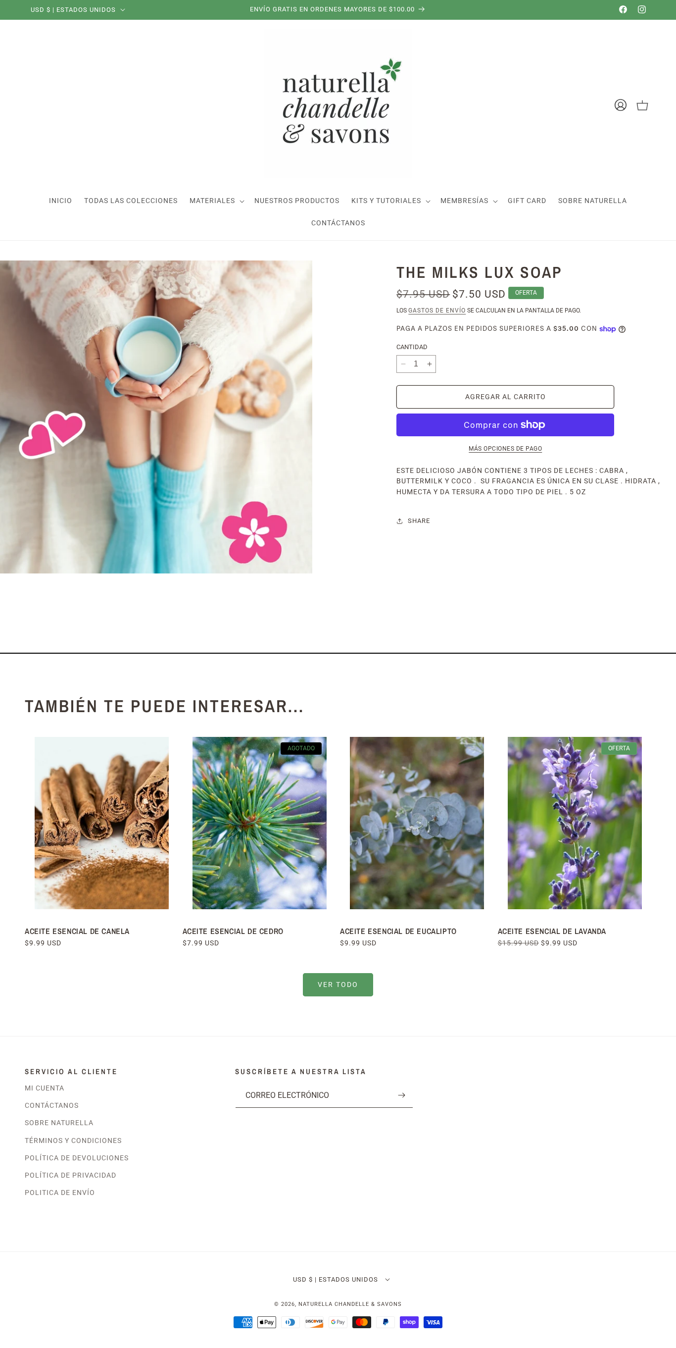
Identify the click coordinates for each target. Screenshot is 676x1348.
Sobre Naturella (59, 1123)
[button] (216, 201)
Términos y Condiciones (73, 1140)
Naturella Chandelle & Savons (350, 1304)
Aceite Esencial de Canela (77, 931)
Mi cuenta (44, 1088)
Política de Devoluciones (77, 1158)
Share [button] (419, 520)
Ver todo (338, 984)
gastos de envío (437, 310)
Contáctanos (52, 1106)
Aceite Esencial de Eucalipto (399, 931)
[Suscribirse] (402, 1095)
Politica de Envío (60, 1193)
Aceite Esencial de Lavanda (552, 931)
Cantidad (412, 347)
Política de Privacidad (70, 1175)
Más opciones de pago (505, 448)
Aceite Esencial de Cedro (233, 931)
